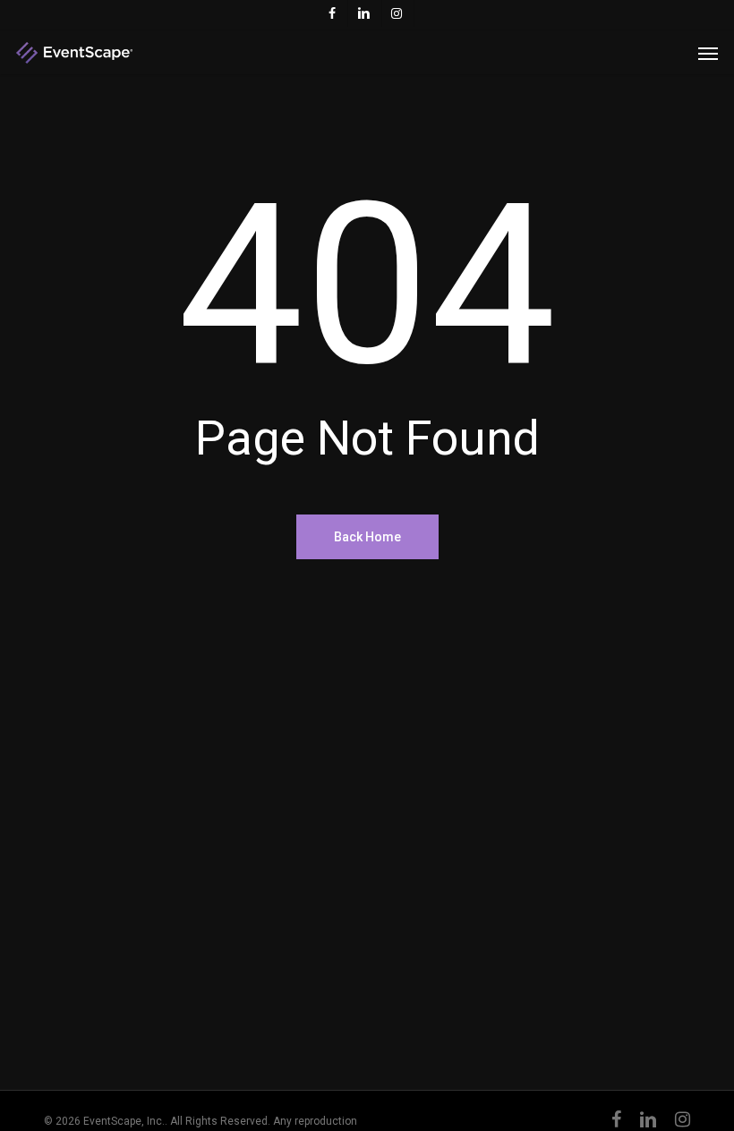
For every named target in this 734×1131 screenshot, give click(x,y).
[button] (708, 53)
